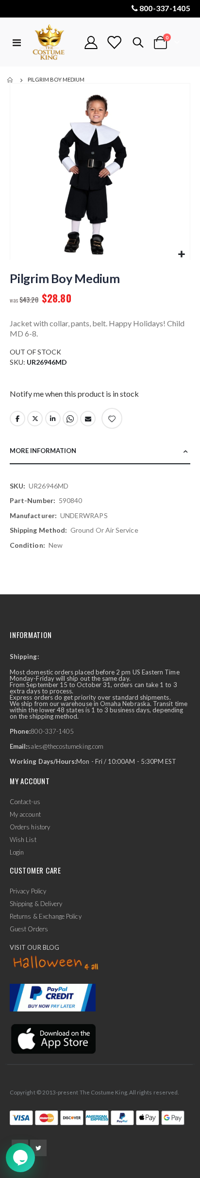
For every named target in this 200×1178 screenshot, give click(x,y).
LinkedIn (53, 418)
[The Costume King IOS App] (53, 1038)
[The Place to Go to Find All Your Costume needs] (53, 42)
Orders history (30, 827)
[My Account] (91, 42)
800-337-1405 (164, 8)
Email (88, 418)
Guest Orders (29, 929)
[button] (181, 254)
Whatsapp (70, 418)
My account (25, 814)
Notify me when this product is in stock (74, 393)
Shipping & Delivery (36, 904)
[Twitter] (38, 1148)
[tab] (100, 451)
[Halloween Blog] (56, 963)
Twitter (35, 418)
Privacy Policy (28, 891)
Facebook (17, 418)
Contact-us (25, 802)
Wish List (23, 839)
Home (10, 80)
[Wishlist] (114, 42)
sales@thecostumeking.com (65, 746)
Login (17, 852)
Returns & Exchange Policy (46, 916)
